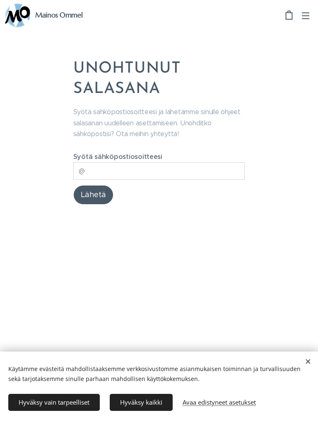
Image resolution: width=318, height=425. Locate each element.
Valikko (305, 15)
